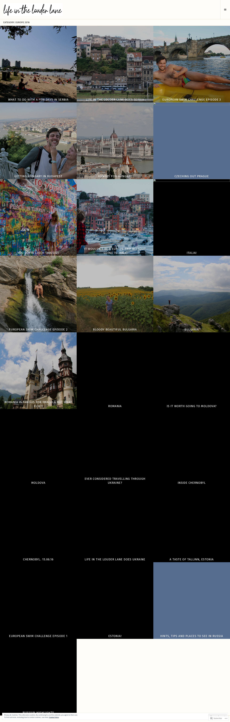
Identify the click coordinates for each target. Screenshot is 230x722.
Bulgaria (191, 329)
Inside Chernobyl (192, 483)
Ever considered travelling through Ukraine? (115, 481)
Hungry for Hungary (115, 176)
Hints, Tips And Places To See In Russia (191, 636)
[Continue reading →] (38, 64)
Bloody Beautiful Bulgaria (115, 329)
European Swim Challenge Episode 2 (38, 329)
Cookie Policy (54, 717)
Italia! (192, 253)
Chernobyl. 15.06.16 (38, 559)
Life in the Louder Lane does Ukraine (115, 559)
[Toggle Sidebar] (225, 9)
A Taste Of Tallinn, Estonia (192, 559)
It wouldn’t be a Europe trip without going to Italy (115, 251)
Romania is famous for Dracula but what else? (38, 404)
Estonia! (115, 636)
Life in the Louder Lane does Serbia (115, 99)
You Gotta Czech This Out (38, 253)
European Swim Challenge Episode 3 (191, 99)
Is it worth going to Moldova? (192, 406)
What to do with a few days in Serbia (38, 99)
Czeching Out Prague (191, 176)
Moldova (38, 483)
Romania (115, 406)
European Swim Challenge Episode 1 (38, 636)
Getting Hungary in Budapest (38, 176)
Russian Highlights (38, 712)
